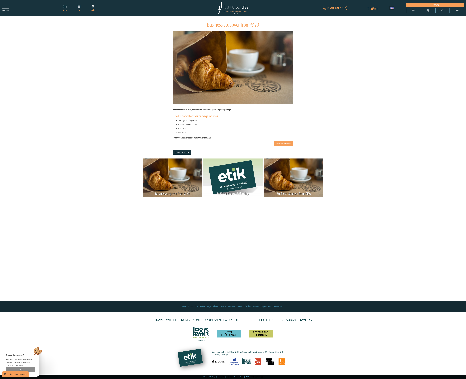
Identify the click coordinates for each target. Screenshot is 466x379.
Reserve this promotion (283, 143)
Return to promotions (182, 152)
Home (184, 306)
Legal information (231, 377)
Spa (79, 10)
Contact (256, 306)
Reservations (278, 306)
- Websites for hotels (254, 377)
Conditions (241, 377)
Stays (209, 306)
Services (223, 306)
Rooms (65, 10)
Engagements (266, 306)
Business (231, 306)
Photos (239, 306)
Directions (247, 306)
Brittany (216, 306)
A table (93, 10)
